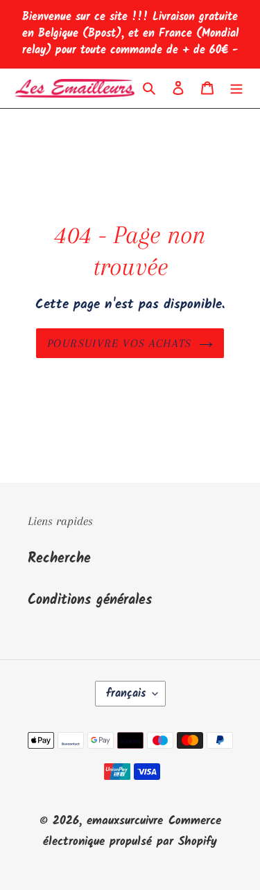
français (126, 693)
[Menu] (236, 88)
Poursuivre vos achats (119, 343)
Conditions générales (90, 600)
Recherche (59, 559)
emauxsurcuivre (125, 821)
